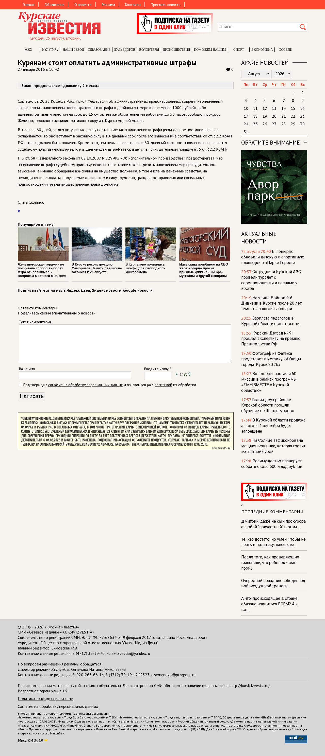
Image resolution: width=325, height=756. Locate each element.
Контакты (133, 4)
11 (255, 108)
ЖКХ (28, 49)
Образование (99, 49)
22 (293, 116)
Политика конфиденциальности (45, 698)
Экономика (262, 49)
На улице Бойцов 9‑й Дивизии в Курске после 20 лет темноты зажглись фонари (271, 303)
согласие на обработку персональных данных (85, 384)
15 (293, 108)
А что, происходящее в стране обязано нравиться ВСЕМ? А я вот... (269, 604)
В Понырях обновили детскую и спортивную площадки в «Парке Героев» (272, 257)
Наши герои (73, 49)
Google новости (138, 290)
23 (302, 116)
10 (246, 108)
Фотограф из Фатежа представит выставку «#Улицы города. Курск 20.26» (271, 359)
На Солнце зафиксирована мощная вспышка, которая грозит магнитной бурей (273, 446)
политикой (163, 384)
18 (255, 116)
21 (283, 116)
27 (274, 123)
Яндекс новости (106, 290)
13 (274, 108)
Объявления (54, 4)
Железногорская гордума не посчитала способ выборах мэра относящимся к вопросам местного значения (42, 270)
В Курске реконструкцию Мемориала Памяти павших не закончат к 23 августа (97, 268)
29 (293, 123)
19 (265, 116)
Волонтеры (149, 49)
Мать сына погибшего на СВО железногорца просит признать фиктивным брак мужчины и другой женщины (203, 270)
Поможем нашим (210, 49)
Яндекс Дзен (78, 290)
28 (283, 123)
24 (246, 123)
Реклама (108, 4)
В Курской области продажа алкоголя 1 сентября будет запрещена (273, 426)
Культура (50, 49)
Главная (29, 4)
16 (302, 108)
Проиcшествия (176, 49)
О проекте (83, 4)
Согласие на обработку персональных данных (58, 706)
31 (246, 131)
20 (274, 116)
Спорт (238, 49)
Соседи (285, 49)
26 (265, 123)
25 (255, 123)
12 (265, 108)
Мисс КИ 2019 (31, 740)
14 (283, 108)
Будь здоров (124, 49)
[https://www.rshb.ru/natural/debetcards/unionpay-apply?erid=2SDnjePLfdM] (126, 448)
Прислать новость (166, 4)
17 (246, 116)
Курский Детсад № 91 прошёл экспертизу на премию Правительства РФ (271, 339)
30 (302, 123)
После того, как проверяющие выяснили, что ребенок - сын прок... (270, 563)
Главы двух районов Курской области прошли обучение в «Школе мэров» (267, 405)
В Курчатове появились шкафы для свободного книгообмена (145, 268)
